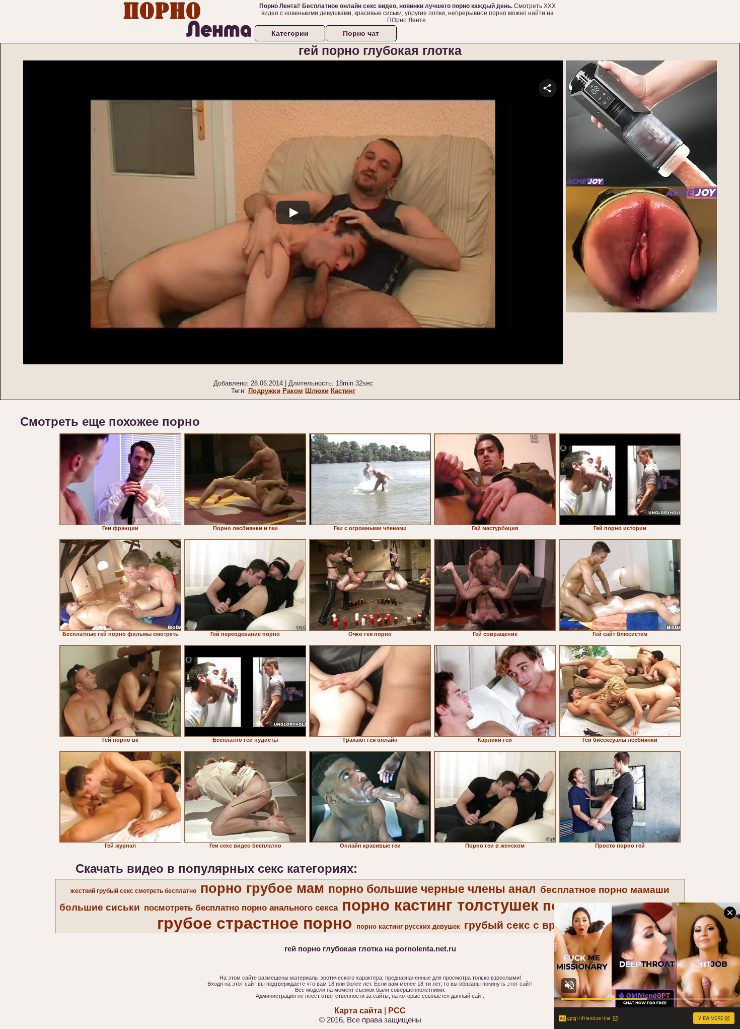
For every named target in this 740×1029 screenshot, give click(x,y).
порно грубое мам (262, 888)
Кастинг (343, 391)
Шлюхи (317, 391)
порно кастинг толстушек (440, 905)
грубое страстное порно (254, 923)
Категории (290, 33)
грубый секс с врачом (522, 925)
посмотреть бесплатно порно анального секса (241, 908)
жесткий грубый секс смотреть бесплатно (133, 890)
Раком (292, 391)
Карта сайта (358, 1010)
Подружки (264, 391)
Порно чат (361, 33)
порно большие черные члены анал (432, 888)
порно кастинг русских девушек (408, 926)
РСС (397, 1010)
